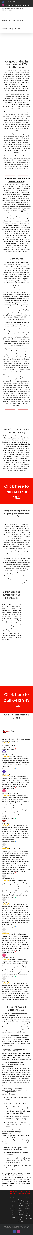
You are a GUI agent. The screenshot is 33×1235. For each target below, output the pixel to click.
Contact (12, 1219)
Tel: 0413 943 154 (11, 2)
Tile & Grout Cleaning (20, 1219)
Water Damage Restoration (21, 1205)
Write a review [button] (7, 747)
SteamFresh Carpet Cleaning (16, 184)
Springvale (18, 72)
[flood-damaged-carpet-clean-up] (9, 413)
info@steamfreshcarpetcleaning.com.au (17, 5)
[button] (23, 28)
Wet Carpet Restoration (21, 1210)
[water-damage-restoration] (24, 413)
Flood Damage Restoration (21, 1199)
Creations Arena (24, 1227)
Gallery (13, 1217)
